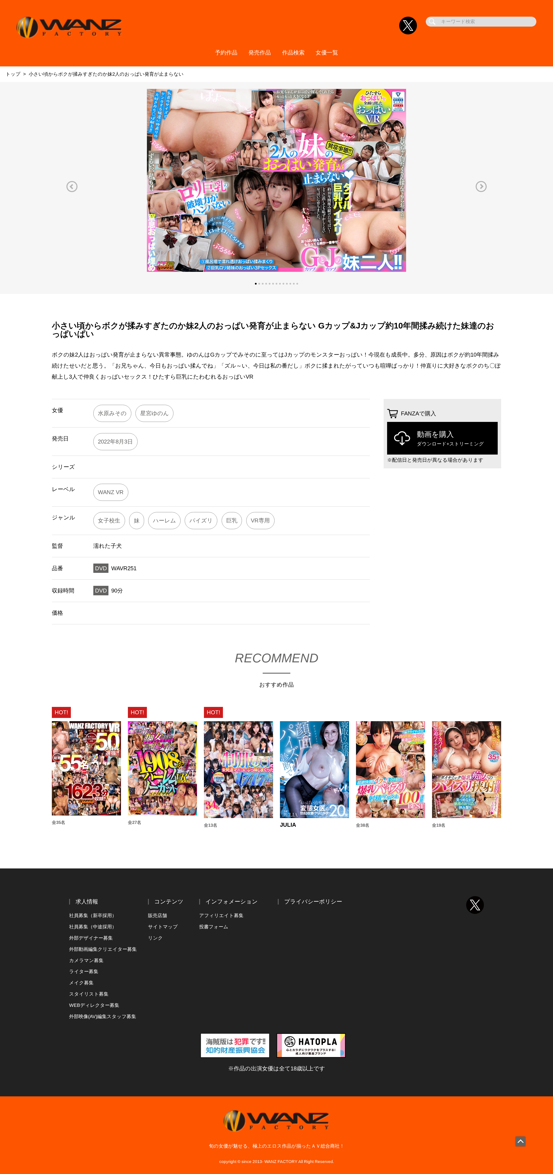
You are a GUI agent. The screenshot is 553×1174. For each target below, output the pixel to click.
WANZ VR (111, 492)
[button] (72, 186)
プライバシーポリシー (313, 902)
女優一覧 (327, 53)
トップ (13, 74)
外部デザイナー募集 (91, 938)
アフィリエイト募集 (221, 915)
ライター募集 (83, 971)
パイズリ (201, 520)
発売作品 (259, 53)
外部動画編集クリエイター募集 (103, 949)
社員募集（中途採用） (93, 926)
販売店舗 (157, 915)
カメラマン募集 (86, 960)
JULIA (288, 825)
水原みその (112, 413)
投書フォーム (213, 926)
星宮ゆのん (154, 413)
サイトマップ (163, 926)
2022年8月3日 (115, 442)
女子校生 (109, 520)
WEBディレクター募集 (94, 1005)
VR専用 (260, 520)
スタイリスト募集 (88, 994)
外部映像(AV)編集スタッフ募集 (102, 1016)
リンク (155, 938)
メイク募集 (81, 982)
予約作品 (226, 53)
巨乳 (231, 520)
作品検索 (293, 53)
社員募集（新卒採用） (93, 915)
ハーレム (164, 520)
